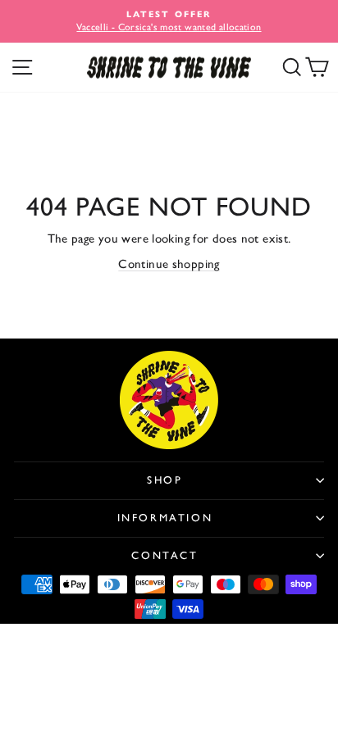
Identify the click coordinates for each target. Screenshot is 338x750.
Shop (164, 480)
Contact (164, 555)
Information (165, 517)
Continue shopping (168, 264)
